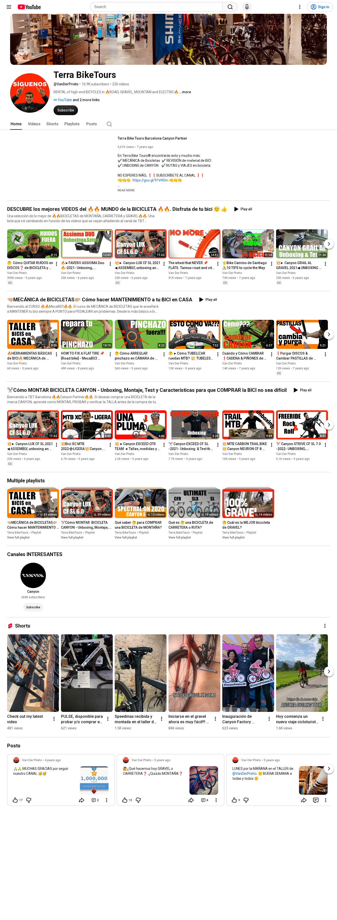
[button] (126, 190)
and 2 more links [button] (86, 100)
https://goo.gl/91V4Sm (150, 180)
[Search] (230, 7)
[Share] (82, 800)
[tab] (16, 124)
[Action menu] (107, 800)
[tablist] (168, 124)
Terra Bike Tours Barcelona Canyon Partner (152, 138)
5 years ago (162, 760)
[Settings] (300, 7)
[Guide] (9, 7)
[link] (61, 781)
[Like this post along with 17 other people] (15, 800)
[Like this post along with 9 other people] (234, 800)
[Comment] (316, 800)
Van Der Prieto (17, 273)
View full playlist (18, 537)
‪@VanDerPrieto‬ (244, 774)
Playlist (36, 532)
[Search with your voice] (247, 7)
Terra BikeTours (17, 532)
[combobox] (157, 7)
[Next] (329, 244)
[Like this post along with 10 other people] (125, 800)
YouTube (64, 100)
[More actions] (56, 264)
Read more (126, 190)
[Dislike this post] (29, 800)
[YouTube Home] (29, 7)
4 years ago (53, 760)
